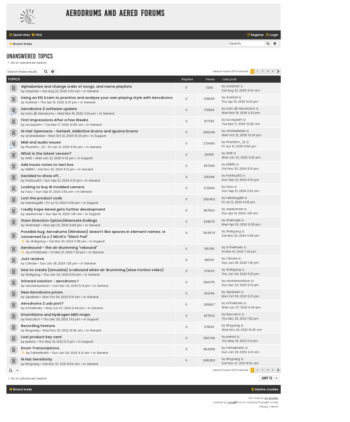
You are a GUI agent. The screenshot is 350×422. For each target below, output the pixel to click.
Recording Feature (38, 325)
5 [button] (273, 71)
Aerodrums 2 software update (49, 108)
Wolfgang (38, 241)
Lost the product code (41, 198)
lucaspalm (33, 125)
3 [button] (262, 71)
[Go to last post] (242, 86)
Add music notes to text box (47, 164)
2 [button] (257, 71)
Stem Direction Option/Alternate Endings (59, 220)
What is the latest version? (46, 153)
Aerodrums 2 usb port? (42, 303)
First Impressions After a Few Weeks (54, 120)
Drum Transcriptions (40, 348)
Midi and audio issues (41, 142)
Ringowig (32, 330)
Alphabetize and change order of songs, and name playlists (76, 86)
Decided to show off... (41, 175)
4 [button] (268, 71)
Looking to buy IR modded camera (52, 187)
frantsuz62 (33, 180)
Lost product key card (41, 337)
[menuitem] (36, 35)
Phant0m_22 (35, 147)
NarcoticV (32, 319)
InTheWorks (39, 252)
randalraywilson (37, 286)
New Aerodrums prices (42, 292)
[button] (278, 71)
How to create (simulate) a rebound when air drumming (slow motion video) (92, 270)
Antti (28, 158)
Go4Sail (31, 102)
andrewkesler (35, 136)
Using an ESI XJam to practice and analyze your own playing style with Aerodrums (97, 97)
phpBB (232, 402)
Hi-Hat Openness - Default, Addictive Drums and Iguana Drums (79, 131)
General (93, 91)
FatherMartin (40, 353)
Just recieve (32, 258)
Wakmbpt (32, 225)
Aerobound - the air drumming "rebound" (59, 247)
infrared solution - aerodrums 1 (50, 281)
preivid (30, 342)
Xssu (29, 192)
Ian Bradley (271, 398)
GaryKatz (32, 91)
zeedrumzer (33, 214)
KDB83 (30, 169)
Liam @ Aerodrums (39, 113)
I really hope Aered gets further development (63, 209)
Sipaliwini (32, 297)
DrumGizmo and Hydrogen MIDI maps (55, 314)
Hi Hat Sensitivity (36, 359)
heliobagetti (34, 203)
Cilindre (31, 263)
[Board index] (35, 17)
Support (100, 136)
